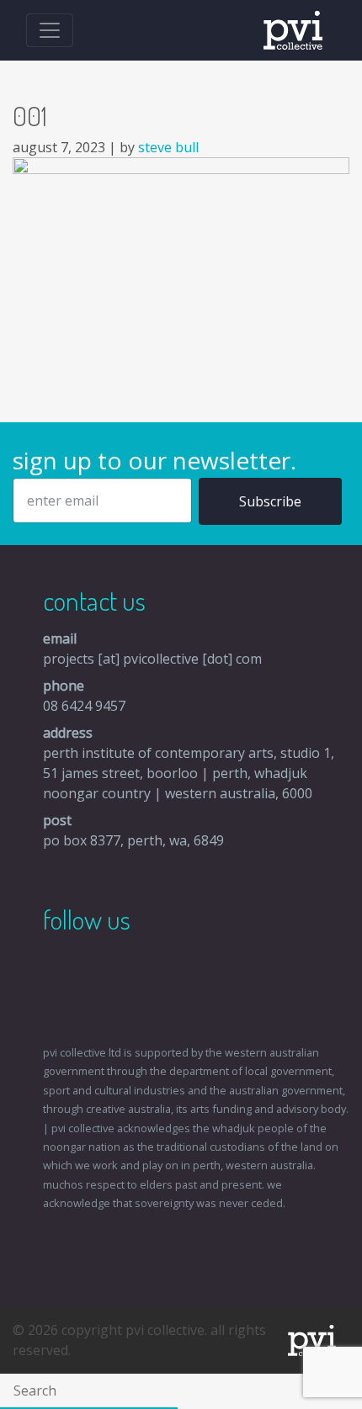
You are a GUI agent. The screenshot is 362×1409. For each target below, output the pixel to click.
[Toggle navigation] (49, 30)
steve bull (168, 147)
